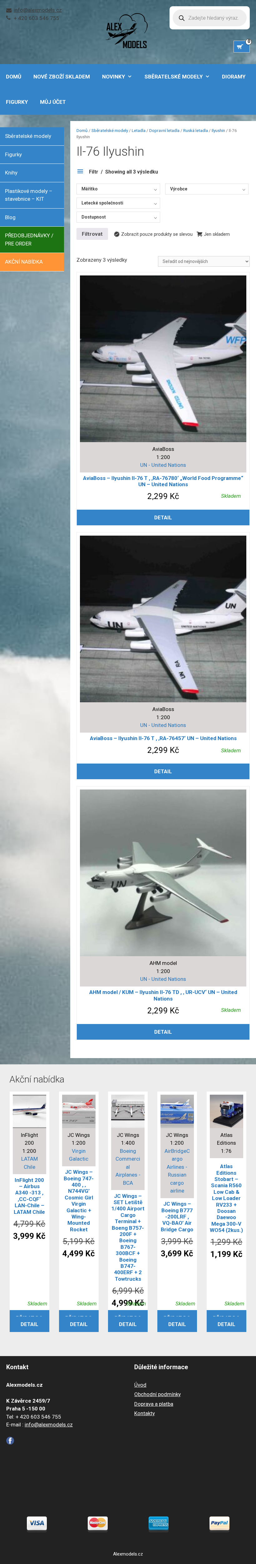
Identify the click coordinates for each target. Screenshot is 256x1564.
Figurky (17, 102)
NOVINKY (113, 76)
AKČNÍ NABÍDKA (24, 262)
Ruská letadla (195, 130)
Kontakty (144, 1413)
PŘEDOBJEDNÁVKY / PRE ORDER (29, 239)
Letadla (138, 130)
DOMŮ (13, 76)
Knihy (11, 172)
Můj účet (53, 102)
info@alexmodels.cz (38, 10)
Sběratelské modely (174, 76)
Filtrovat (92, 234)
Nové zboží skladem (61, 76)
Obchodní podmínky (157, 1394)
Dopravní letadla (164, 130)
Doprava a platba (153, 1404)
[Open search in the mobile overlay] (210, 17)
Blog (10, 217)
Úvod (140, 1385)
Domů (82, 130)
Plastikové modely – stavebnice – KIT (28, 195)
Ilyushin (218, 130)
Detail (163, 517)
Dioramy (233, 76)
